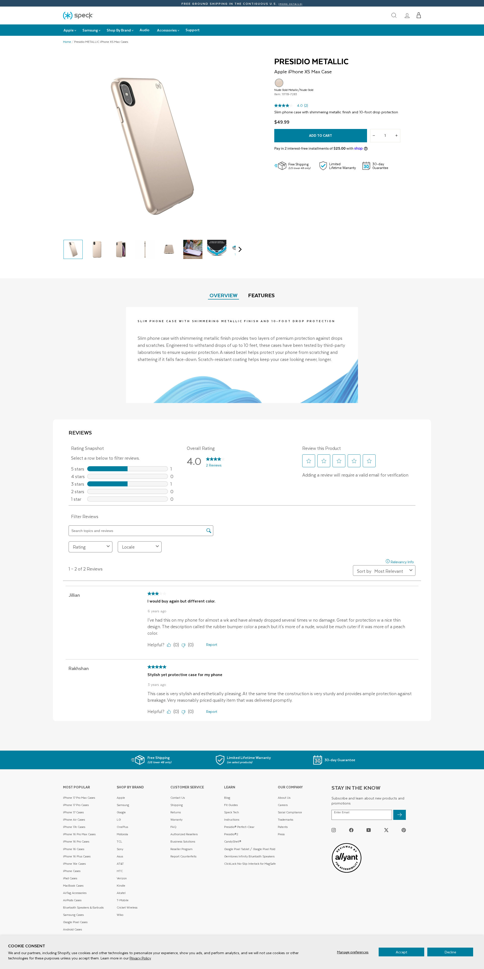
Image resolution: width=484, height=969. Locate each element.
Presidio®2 (231, 834)
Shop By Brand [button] (119, 30)
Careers (283, 805)
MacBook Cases (73, 885)
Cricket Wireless (127, 907)
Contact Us (177, 797)
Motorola (122, 834)
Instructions (231, 819)
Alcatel (121, 892)
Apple (121, 797)
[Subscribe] (399, 815)
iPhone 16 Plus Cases (76, 856)
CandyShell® (232, 841)
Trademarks (285, 819)
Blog (227, 797)
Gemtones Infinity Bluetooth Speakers (249, 856)
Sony (120, 849)
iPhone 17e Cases (74, 826)
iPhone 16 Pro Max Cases (79, 834)
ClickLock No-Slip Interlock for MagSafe (250, 863)
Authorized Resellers (184, 834)
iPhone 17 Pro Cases (76, 805)
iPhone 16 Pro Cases (76, 841)
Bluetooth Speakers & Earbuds (83, 907)
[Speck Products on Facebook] (351, 830)
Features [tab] (261, 295)
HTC (120, 870)
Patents (283, 826)
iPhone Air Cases (74, 819)
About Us (284, 797)
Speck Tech (231, 812)
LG (119, 819)
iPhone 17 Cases (73, 812)
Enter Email (341, 812)
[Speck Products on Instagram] (333, 830)
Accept (401, 952)
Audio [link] (144, 30)
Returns (175, 812)
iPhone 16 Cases (73, 849)
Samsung (123, 805)
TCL (119, 841)
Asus (120, 856)
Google (121, 812)
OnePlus (122, 826)
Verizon (122, 878)
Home (67, 42)
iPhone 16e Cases (74, 863)
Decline (450, 952)
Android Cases (72, 929)
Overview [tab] (223, 295)
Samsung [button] (90, 30)
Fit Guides (231, 805)
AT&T (120, 863)
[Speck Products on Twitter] (386, 830)
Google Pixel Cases (75, 922)
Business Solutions (182, 841)
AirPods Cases (72, 900)
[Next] (239, 249)
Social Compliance (290, 812)
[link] (407, 15)
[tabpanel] (242, 355)
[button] (419, 15)
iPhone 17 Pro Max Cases (79, 797)
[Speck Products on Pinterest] (404, 830)
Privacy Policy (140, 958)
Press (281, 834)
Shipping (176, 805)
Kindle (121, 885)
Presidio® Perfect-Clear (239, 826)
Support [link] (193, 30)
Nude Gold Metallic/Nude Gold (279, 83)
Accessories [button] (167, 30)
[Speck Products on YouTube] (369, 830)
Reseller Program (181, 849)
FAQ (173, 826)
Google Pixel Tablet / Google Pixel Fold (249, 849)
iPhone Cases (71, 870)
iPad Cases (70, 878)
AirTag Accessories (74, 892)
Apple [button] (69, 30)
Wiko (120, 914)
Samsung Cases (73, 914)
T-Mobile (123, 900)
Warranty (176, 819)
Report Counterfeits (183, 856)
